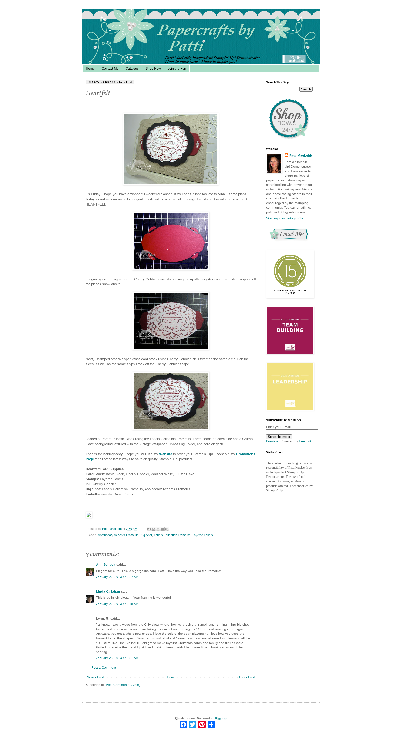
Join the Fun (177, 68)
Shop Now (153, 68)
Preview (272, 441)
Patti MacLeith (300, 155)
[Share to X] (158, 529)
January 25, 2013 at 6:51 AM (117, 658)
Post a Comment (103, 667)
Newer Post (95, 677)
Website (165, 454)
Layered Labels (202, 535)
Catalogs (132, 68)
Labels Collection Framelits (172, 535)
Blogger (220, 718)
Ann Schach (105, 564)
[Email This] (149, 529)
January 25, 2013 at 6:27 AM (117, 577)
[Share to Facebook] (162, 529)
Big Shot (146, 535)
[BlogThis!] (153, 529)
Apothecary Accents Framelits (118, 535)
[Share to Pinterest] (166, 529)
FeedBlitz (306, 441)
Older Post (247, 677)
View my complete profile (284, 218)
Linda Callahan (108, 591)
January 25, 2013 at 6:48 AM (117, 604)
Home (90, 68)
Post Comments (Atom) (123, 685)
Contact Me (110, 68)
